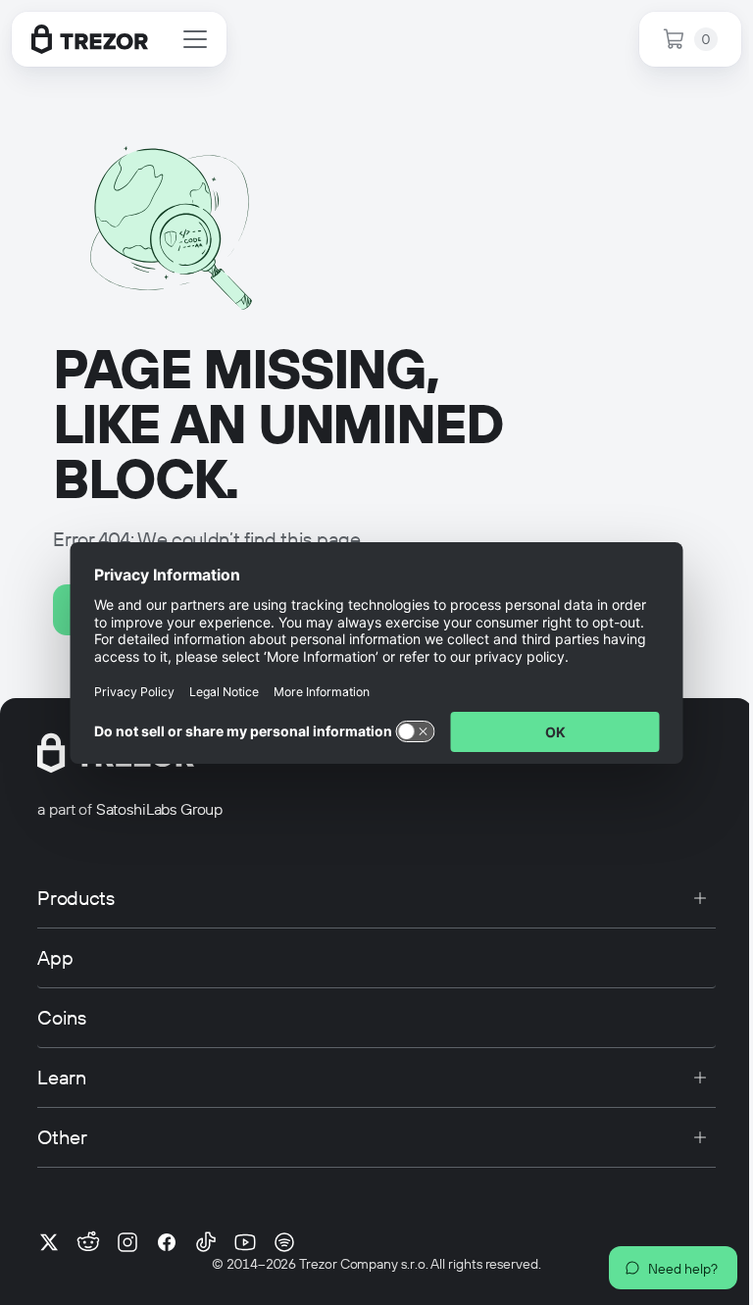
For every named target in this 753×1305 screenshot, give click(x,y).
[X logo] (49, 1242)
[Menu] (195, 39)
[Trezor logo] (89, 39)
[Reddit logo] (88, 1242)
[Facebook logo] (166, 1242)
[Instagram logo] (127, 1242)
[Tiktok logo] (206, 1242)
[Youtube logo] (245, 1242)
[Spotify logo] (284, 1242)
